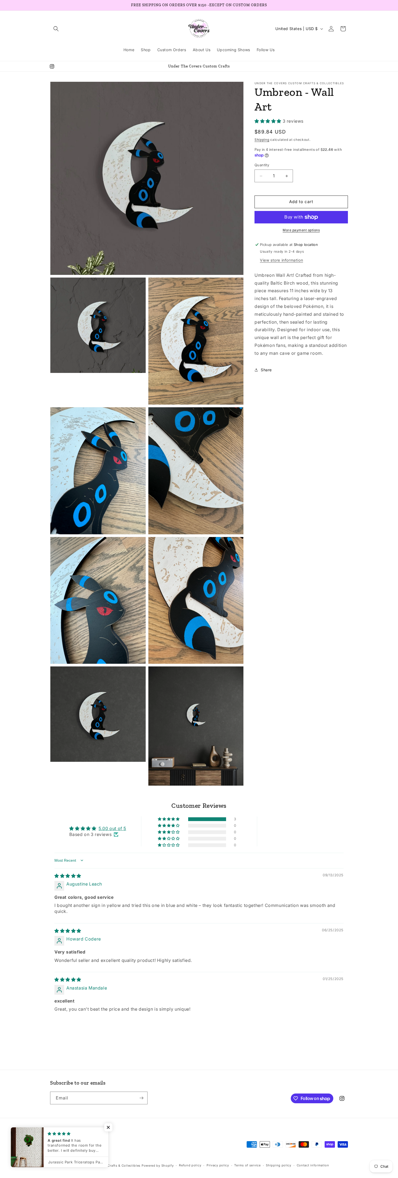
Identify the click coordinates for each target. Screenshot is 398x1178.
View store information (281, 260)
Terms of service (247, 1165)
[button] (56, 29)
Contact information (313, 1165)
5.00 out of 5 (112, 828)
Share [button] (266, 369)
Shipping (262, 140)
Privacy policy (218, 1165)
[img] (67, 875)
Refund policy (190, 1165)
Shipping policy (278, 1165)
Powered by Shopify (158, 1165)
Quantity (262, 165)
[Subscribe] (141, 1098)
